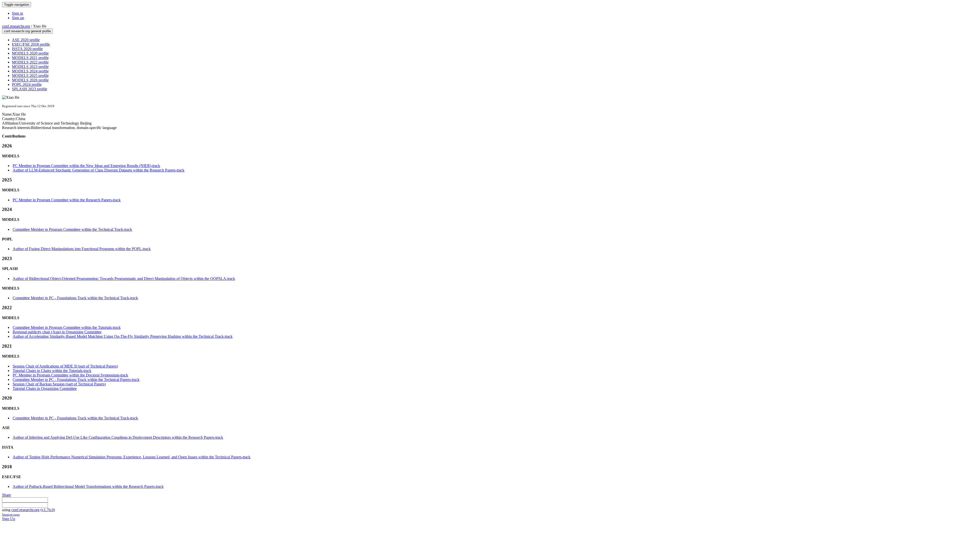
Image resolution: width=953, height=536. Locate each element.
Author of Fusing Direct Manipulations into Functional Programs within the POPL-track (82, 249)
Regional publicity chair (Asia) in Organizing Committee (57, 332)
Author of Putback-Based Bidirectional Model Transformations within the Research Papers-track (88, 486)
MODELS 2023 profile (30, 67)
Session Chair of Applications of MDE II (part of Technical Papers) (65, 366)
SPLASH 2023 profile (29, 89)
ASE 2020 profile (26, 40)
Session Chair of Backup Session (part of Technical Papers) (59, 384)
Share (6, 495)
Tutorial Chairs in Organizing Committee (45, 388)
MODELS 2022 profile (30, 62)
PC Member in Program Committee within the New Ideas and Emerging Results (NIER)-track (86, 166)
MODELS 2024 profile (30, 71)
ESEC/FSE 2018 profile (31, 44)
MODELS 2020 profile (30, 53)
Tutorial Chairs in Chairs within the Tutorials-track (52, 370)
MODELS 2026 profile (30, 80)
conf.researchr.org (16, 26)
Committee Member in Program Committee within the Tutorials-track (67, 327)
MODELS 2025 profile (30, 75)
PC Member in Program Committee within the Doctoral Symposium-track (70, 375)
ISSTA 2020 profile (27, 49)
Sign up (18, 18)
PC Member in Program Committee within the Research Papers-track (67, 200)
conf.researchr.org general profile (27, 31)
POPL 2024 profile (27, 84)
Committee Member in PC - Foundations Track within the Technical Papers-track (76, 379)
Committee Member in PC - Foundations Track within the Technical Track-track (75, 298)
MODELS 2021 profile (30, 58)
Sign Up (8, 519)
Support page (11, 514)
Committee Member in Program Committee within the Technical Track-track (72, 229)
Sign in (17, 13)
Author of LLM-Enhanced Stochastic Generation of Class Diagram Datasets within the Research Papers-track (98, 170)
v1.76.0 (48, 510)
